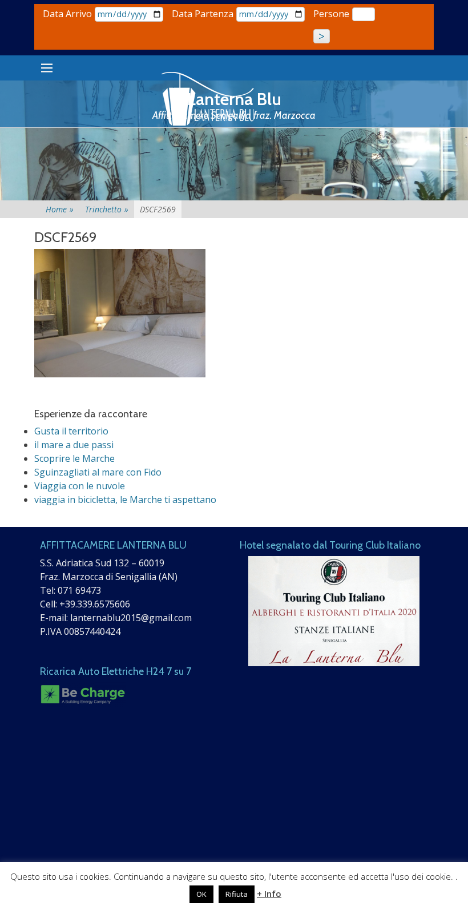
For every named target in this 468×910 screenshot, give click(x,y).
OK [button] (201, 894)
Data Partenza (202, 13)
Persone (331, 13)
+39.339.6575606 (94, 604)
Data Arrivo (67, 13)
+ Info (269, 893)
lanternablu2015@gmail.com (131, 617)
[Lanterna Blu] (209, 99)
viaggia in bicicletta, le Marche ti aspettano (125, 499)
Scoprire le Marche (74, 458)
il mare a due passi (74, 444)
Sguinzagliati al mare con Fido (98, 472)
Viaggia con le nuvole (79, 486)
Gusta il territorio (71, 431)
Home (60, 209)
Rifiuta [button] (236, 894)
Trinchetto (106, 209)
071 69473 (79, 590)
